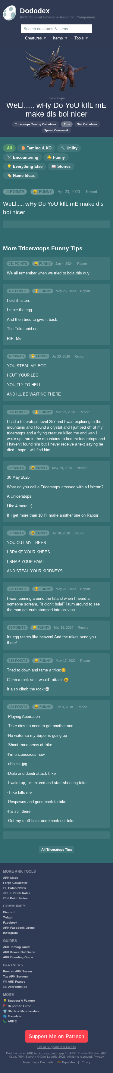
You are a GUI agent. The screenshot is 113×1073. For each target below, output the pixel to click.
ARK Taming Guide (16, 947)
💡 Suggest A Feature (19, 1000)
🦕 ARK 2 (10, 1021)
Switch (30, 1056)
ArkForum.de (17, 986)
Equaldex (68, 1062)
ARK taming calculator (42, 1053)
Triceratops (56, 98)
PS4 (21, 1056)
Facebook (10, 922)
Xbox (12, 1056)
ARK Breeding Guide (18, 957)
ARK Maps (10, 877)
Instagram (10, 932)
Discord (8, 912)
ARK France (16, 981)
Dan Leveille (49, 1056)
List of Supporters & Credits (56, 1047)
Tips (67, 124)
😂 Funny (42, 192)
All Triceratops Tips (56, 849)
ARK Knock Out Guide (19, 952)
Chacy (86, 1062)
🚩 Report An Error (17, 1006)
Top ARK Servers (15, 976)
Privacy (98, 1056)
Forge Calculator (15, 882)
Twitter (8, 917)
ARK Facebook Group (19, 927)
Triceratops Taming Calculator (35, 124)
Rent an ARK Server (17, 971)
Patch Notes (17, 888)
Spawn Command (56, 130)
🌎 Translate (12, 1016)
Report (91, 192)
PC (104, 1053)
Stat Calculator (87, 124)
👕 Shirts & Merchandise (21, 1011)
